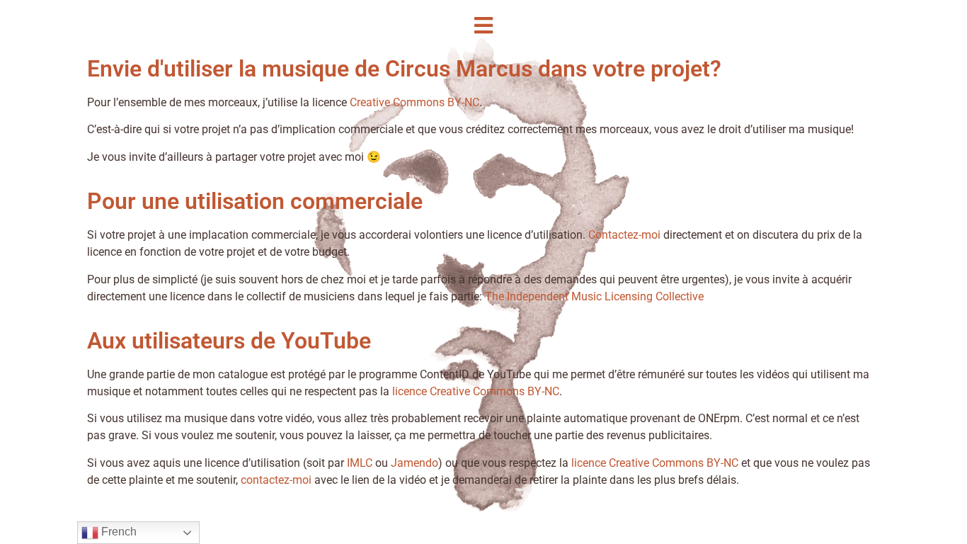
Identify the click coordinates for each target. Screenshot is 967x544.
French (117, 532)
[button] (483, 25)
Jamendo (414, 463)
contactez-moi (276, 480)
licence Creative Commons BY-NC (475, 391)
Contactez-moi (624, 235)
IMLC (359, 463)
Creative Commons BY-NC (414, 102)
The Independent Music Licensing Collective (594, 296)
